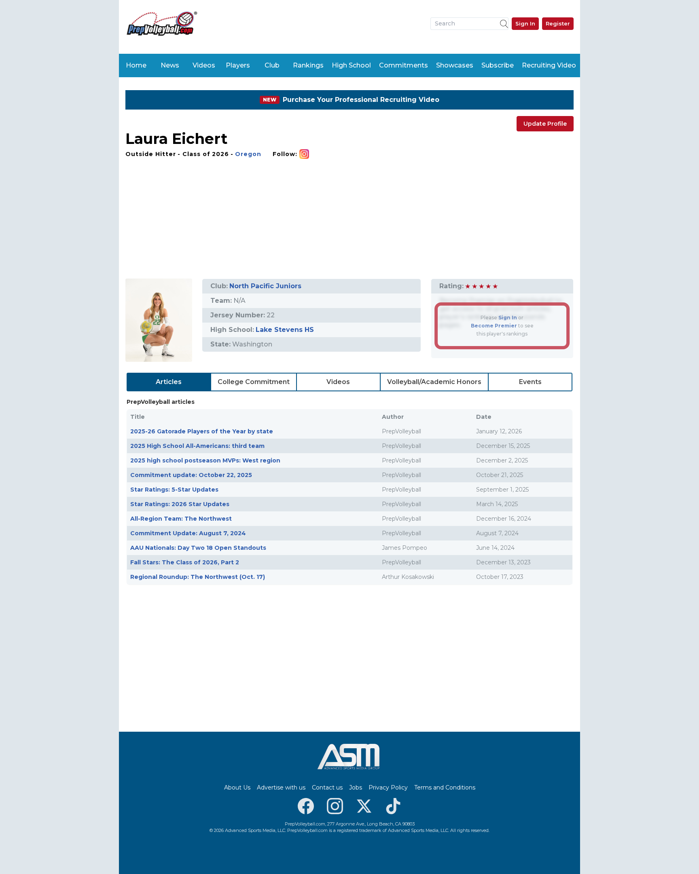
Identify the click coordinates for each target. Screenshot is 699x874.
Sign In (525, 23)
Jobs (355, 787)
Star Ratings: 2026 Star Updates (179, 504)
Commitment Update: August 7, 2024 (188, 533)
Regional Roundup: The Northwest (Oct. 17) (197, 577)
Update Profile (545, 123)
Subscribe (497, 65)
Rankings (308, 65)
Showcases (454, 65)
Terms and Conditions (444, 787)
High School (351, 65)
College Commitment (254, 382)
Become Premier (494, 326)
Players (238, 65)
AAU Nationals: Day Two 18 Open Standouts (198, 547)
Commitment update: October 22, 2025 (191, 475)
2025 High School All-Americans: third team (197, 446)
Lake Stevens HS (285, 330)
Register (558, 23)
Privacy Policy (388, 787)
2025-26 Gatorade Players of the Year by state (201, 431)
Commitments (403, 65)
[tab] (169, 382)
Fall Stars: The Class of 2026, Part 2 (184, 562)
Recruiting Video (549, 65)
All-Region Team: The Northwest (181, 518)
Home (136, 65)
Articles (169, 382)
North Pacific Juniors (265, 286)
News (170, 65)
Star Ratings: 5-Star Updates (174, 489)
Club (272, 65)
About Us (237, 787)
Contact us (327, 787)
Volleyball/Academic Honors (434, 382)
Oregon (248, 154)
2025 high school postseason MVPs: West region (205, 460)
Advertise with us (281, 787)
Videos (204, 65)
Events (530, 382)
